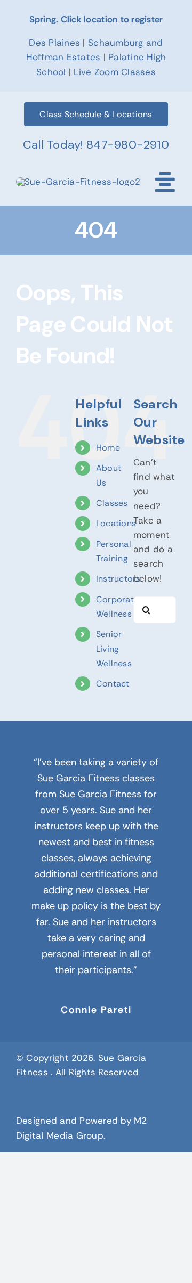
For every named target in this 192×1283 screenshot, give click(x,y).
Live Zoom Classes (114, 72)
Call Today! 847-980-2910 (96, 144)
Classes (112, 503)
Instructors (118, 578)
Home (108, 447)
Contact (113, 683)
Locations (116, 523)
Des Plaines (54, 42)
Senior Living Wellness (114, 648)
